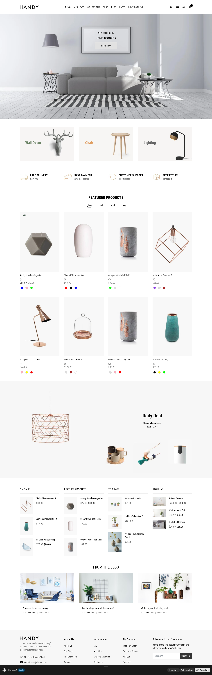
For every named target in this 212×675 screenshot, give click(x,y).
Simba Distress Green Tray (47, 498)
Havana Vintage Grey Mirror (120, 359)
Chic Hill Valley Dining (45, 539)
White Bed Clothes (177, 522)
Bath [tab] (113, 205)
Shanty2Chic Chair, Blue (74, 275)
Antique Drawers (176, 498)
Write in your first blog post (154, 608)
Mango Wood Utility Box (30, 359)
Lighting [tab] (89, 205)
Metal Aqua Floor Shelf (162, 275)
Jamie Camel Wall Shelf (46, 519)
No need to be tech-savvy (35, 608)
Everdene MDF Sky (160, 359)
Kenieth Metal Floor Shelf (74, 359)
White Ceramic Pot (177, 510)
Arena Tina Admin (29, 613)
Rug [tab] (124, 205)
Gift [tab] (101, 205)
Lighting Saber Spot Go (134, 516)
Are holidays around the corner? (98, 608)
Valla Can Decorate (133, 498)
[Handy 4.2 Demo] (29, 7)
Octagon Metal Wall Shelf (118, 275)
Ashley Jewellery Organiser (31, 275)
